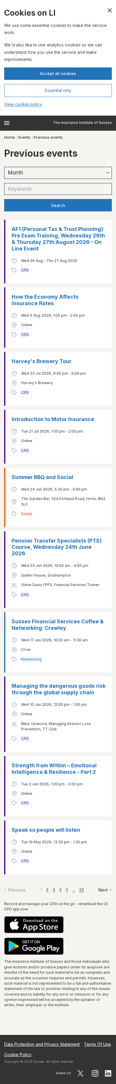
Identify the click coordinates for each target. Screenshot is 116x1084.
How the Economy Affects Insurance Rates (45, 300)
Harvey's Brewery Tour (41, 361)
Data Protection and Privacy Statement (42, 1044)
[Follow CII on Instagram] (95, 1073)
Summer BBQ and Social (42, 477)
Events (24, 137)
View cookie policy (23, 104)
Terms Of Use (97, 1044)
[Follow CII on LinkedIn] (108, 1073)
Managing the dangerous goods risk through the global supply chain (59, 689)
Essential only (58, 90)
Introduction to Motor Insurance (53, 419)
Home (9, 137)
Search (58, 205)
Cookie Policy (18, 1054)
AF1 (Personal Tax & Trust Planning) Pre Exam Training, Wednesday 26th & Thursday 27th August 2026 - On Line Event (58, 239)
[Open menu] (7, 123)
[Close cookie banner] (110, 10)
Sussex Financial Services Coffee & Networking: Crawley (58, 624)
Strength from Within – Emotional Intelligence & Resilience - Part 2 (54, 768)
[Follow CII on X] (80, 1073)
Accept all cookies (58, 73)
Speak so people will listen (46, 830)
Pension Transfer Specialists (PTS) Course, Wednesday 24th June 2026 (57, 547)
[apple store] (58, 924)
